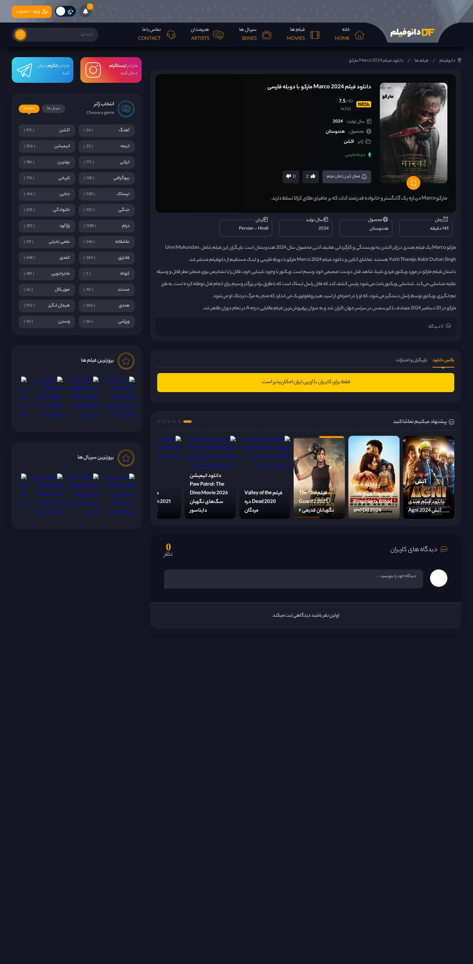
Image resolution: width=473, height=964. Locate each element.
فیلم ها (421, 60)
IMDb (364, 104)
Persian (246, 228)
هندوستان (335, 131)
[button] (187, 421)
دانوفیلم (447, 60)
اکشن (349, 141)
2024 (338, 121)
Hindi (263, 228)
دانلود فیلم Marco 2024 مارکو (376, 60)
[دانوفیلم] (412, 33)
